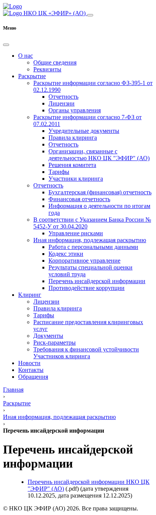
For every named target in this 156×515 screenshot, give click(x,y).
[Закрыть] (6, 45)
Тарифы (58, 172)
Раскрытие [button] (32, 76)
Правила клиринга (72, 137)
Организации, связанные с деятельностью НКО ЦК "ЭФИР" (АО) (99, 154)
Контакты (31, 370)
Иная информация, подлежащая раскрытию (89, 240)
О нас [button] (25, 55)
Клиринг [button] (29, 294)
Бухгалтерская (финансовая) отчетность (99, 192)
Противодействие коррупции (86, 288)
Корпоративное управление (84, 260)
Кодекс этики (65, 253)
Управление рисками (75, 233)
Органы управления (74, 110)
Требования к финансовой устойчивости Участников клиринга (86, 352)
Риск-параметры (54, 342)
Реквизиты (47, 69)
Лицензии (61, 103)
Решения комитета (72, 165)
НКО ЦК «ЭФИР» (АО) (54, 13)
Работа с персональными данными (93, 247)
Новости (29, 363)
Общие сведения (54, 62)
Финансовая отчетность (79, 199)
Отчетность (63, 96)
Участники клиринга (75, 178)
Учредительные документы (83, 131)
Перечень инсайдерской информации (96, 281)
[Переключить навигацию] (90, 15)
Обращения (33, 376)
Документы (48, 335)
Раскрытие (17, 403)
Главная (13, 389)
